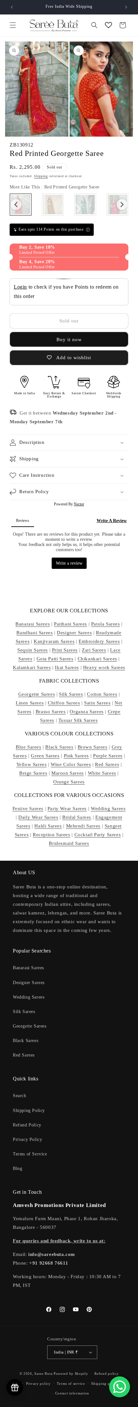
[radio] (53, 204)
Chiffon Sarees (64, 702)
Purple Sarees (108, 755)
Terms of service (71, 1383)
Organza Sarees (86, 711)
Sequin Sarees (32, 650)
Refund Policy (27, 1125)
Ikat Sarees (67, 667)
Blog (17, 1168)
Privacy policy (38, 1383)
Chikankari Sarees (97, 658)
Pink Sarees (76, 755)
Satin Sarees (97, 702)
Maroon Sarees (67, 773)
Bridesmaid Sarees (69, 843)
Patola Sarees (105, 624)
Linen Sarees (30, 702)
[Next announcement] (126, 7)
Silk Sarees (71, 694)
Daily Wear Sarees (38, 817)
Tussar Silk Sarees (78, 720)
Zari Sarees (94, 650)
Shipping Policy (29, 1110)
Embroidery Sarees (99, 641)
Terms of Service (30, 1154)
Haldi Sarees (48, 825)
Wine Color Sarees (71, 764)
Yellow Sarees (31, 764)
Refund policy (106, 1373)
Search (19, 1095)
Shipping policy (104, 1383)
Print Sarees (65, 650)
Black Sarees (59, 747)
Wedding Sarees (108, 808)
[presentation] (16, 204)
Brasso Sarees (51, 711)
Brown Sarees (93, 747)
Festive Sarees (28, 808)
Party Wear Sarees (67, 808)
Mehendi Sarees (83, 825)
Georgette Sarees (36, 694)
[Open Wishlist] (108, 25)
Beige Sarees (33, 773)
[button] (13, 25)
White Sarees (102, 773)
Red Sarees (107, 764)
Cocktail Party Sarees (97, 834)
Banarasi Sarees (32, 624)
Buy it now (69, 339)
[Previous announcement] (12, 7)
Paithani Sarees (70, 624)
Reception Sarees (51, 834)
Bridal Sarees (76, 817)
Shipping (41, 176)
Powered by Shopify (71, 1373)
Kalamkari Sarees (32, 667)
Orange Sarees (69, 781)
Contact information (72, 1393)
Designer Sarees (74, 632)
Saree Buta (43, 1373)
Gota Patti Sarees (55, 658)
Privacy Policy (27, 1139)
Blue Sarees (28, 747)
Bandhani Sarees (34, 632)
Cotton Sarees (102, 694)
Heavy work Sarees (104, 667)
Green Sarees (45, 755)
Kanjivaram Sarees (54, 641)
